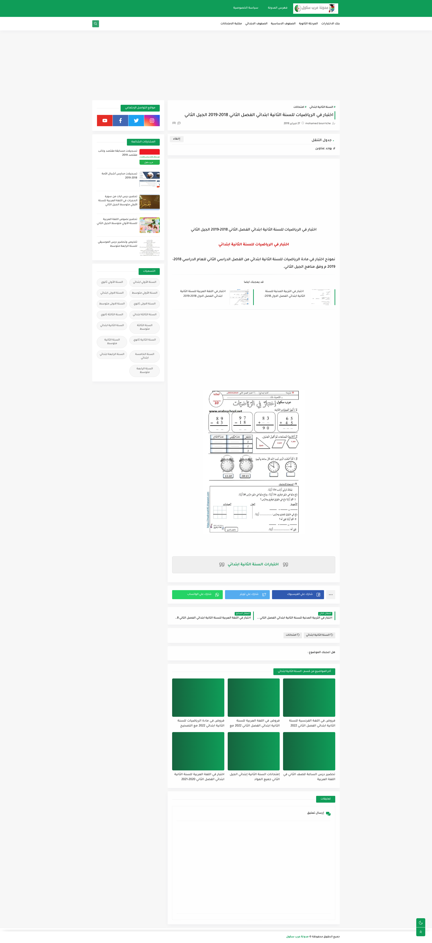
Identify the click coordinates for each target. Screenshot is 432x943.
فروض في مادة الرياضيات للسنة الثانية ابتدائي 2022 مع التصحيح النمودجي (201, 723)
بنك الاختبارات (330, 23)
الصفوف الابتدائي (256, 23)
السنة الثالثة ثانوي (112, 314)
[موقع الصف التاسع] (125, 8)
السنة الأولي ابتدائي (144, 282)
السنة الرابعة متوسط (145, 371)
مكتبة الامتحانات (231, 23)
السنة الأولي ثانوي (112, 282)
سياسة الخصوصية (245, 8)
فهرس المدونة (278, 8)
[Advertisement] (216, 65)
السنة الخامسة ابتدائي (144, 356)
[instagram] (152, 120)
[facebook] (120, 120)
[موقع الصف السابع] (109, 8)
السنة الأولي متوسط (144, 293)
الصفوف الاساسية (283, 23)
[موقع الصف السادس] (102, 8)
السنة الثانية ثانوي (144, 340)
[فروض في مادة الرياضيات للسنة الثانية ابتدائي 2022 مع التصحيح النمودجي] (198, 697)
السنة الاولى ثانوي (144, 304)
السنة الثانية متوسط (112, 342)
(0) (174, 123)
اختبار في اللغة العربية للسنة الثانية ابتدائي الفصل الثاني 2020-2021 (199, 777)
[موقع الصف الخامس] (94, 8)
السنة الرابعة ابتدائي (112, 354)
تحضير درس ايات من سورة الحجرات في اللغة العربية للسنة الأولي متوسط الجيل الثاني (117, 200)
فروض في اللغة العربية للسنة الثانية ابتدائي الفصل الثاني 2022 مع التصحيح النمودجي (255, 723)
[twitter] (136, 120)
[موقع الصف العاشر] (133, 8)
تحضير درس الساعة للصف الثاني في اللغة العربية (309, 777)
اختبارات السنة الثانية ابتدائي (253, 565)
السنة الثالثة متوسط (144, 327)
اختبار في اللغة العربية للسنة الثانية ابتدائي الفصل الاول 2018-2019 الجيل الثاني (203, 294)
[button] (298, 594)
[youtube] (104, 120)
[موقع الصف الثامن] (117, 8)
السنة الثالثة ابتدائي (144, 314)
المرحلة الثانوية (308, 23)
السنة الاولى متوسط (112, 304)
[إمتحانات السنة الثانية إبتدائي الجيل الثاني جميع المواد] (254, 751)
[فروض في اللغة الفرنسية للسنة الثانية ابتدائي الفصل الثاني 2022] (309, 697)
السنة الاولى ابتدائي (112, 293)
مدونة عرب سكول (297, 937)
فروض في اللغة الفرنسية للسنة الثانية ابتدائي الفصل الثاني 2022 (312, 723)
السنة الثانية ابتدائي (321, 107)
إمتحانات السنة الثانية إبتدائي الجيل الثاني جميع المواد (255, 777)
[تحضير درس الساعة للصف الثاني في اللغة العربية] (309, 751)
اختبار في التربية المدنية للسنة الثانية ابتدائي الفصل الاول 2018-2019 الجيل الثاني (284, 294)
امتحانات (298, 107)
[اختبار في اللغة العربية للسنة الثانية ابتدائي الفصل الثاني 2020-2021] (198, 751)
